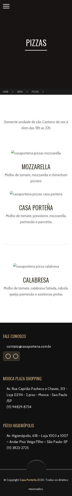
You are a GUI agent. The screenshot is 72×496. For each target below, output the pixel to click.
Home (5, 91)
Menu (20, 91)
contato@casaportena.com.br (29, 346)
